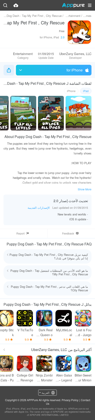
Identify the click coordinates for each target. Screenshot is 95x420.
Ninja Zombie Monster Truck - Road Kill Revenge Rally (44, 378)
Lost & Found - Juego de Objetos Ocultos (83, 332)
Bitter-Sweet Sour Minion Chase (83, 378)
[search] (5, 5)
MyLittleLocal (64, 332)
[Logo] (73, 5)
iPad (86, 91)
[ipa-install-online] (16, 5)
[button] (89, 5)
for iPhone (74, 70)
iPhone (71, 91)
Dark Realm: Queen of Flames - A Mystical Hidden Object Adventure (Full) (44, 332)
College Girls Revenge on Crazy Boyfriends (25, 378)
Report (20, 233)
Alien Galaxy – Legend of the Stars (64, 378)
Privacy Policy (70, 400)
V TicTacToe (25, 332)
